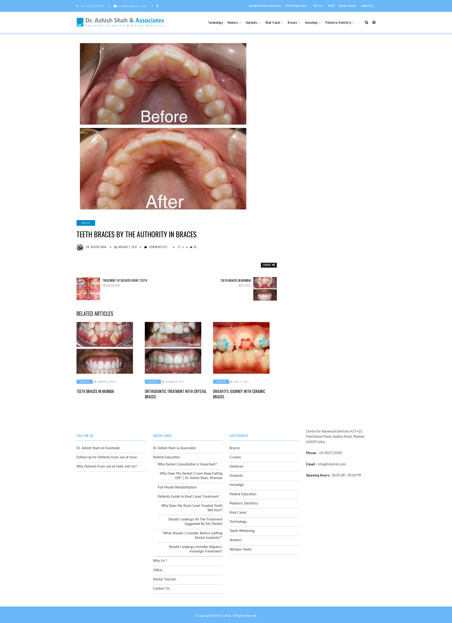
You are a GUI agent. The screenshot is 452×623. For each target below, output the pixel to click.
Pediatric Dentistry (338, 22)
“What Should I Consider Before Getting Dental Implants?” (192, 536)
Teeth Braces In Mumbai (235, 282)
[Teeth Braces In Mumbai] (108, 348)
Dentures (236, 466)
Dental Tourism (347, 6)
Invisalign (311, 22)
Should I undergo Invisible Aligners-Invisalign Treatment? (195, 549)
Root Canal (273, 22)
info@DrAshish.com (332, 464)
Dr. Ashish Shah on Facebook (98, 448)
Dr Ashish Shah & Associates (265, 6)
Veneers (232, 22)
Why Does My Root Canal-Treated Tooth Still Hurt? (191, 508)
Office (331, 6)
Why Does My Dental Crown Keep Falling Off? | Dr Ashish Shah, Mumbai (191, 476)
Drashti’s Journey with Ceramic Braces (239, 394)
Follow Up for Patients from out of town (107, 457)
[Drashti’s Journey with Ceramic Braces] (245, 348)
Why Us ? (318, 6)
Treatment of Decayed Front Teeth (124, 282)
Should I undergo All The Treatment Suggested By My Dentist (195, 522)
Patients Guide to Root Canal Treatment (188, 497)
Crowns (235, 457)
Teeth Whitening (242, 531)
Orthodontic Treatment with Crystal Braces (175, 394)
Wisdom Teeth (240, 550)
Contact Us (367, 6)
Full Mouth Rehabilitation (177, 487)
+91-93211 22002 (330, 452)
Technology (215, 22)
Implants (252, 22)
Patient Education (296, 6)
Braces (292, 22)
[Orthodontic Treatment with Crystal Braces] (176, 348)
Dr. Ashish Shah (96, 247)
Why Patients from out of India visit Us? (107, 466)
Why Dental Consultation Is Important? (187, 464)
